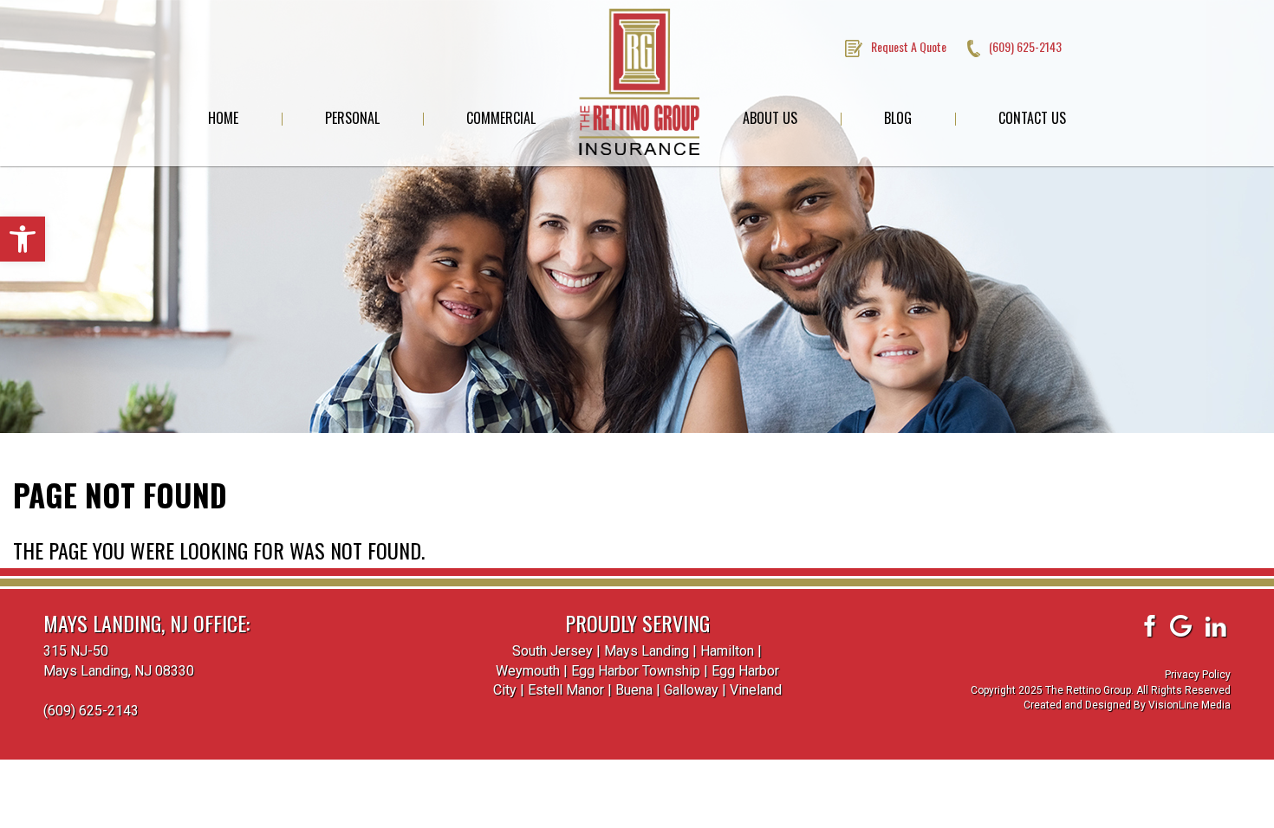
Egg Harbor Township (635, 671)
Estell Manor (566, 690)
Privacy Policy (1198, 675)
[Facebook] (1148, 626)
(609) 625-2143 (91, 710)
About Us (770, 117)
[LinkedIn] (1215, 626)
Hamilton (727, 651)
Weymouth (528, 671)
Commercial (501, 117)
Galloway (691, 690)
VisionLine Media (1189, 705)
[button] (22, 239)
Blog (898, 117)
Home (223, 117)
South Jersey (552, 651)
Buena (634, 690)
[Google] (1182, 626)
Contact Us (1032, 117)
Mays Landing (646, 651)
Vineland (756, 690)
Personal (352, 117)
